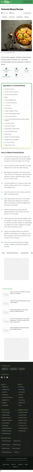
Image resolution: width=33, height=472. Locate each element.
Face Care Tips (23, 425)
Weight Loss (5, 368)
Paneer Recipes (6, 417)
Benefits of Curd (23, 420)
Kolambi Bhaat (24, 253)
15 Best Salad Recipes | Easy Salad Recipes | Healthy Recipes (19, 310)
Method (26, 17)
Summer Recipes (23, 412)
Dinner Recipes (6, 412)
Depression (5, 394)
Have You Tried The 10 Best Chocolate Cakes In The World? (20, 292)
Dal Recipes (5, 425)
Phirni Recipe (22, 430)
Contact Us (15, 466)
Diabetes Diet (5, 389)
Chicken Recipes (6, 441)
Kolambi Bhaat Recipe (12, 253)
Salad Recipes (6, 415)
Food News (21, 368)
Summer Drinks (22, 417)
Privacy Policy (6, 464)
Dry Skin (21, 394)
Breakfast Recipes (7, 452)
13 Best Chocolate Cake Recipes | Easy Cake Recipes (20, 301)
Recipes (3, 6)
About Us (13, 464)
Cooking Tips (13, 368)
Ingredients (19, 17)
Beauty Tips (22, 402)
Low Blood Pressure (7, 397)
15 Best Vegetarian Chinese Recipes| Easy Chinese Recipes (19, 328)
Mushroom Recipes (7, 420)
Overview (4, 17)
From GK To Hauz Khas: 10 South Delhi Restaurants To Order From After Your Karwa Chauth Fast (19, 320)
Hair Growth (22, 392)
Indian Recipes (6, 438)
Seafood (8, 6)
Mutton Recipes (6, 444)
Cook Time (11, 17)
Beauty (20, 384)
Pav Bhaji (16, 452)
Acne (20, 405)
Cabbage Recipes (7, 428)
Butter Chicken (6, 448)
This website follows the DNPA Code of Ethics (16, 458)
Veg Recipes (5, 410)
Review (12, 13)
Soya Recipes (5, 423)
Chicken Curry (17, 441)
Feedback (20, 464)
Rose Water (22, 389)
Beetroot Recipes (6, 430)
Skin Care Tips (22, 423)
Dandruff (21, 397)
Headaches (5, 405)
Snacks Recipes (6, 433)
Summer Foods (22, 415)
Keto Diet (4, 392)
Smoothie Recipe (23, 428)
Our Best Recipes (7, 289)
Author (26, 464)
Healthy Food (5, 400)
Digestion (4, 402)
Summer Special (23, 410)
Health (3, 384)
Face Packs (22, 400)
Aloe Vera (21, 386)
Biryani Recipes (17, 444)
